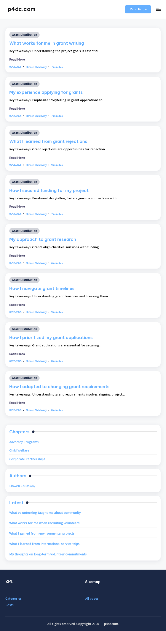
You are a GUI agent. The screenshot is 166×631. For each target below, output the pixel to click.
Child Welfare (19, 450)
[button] (138, 9)
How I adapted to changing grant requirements (59, 386)
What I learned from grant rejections (48, 141)
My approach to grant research (42, 239)
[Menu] (158, 9)
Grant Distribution (24, 35)
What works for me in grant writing (46, 43)
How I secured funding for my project (49, 190)
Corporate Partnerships (27, 459)
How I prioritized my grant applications (51, 337)
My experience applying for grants (46, 92)
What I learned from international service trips (44, 544)
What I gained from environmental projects (42, 533)
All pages (92, 598)
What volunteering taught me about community (45, 513)
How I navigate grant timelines (42, 288)
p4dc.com (21, 9)
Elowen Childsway (22, 486)
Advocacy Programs (24, 442)
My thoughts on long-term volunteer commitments (48, 554)
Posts (9, 605)
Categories (13, 598)
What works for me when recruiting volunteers (44, 523)
